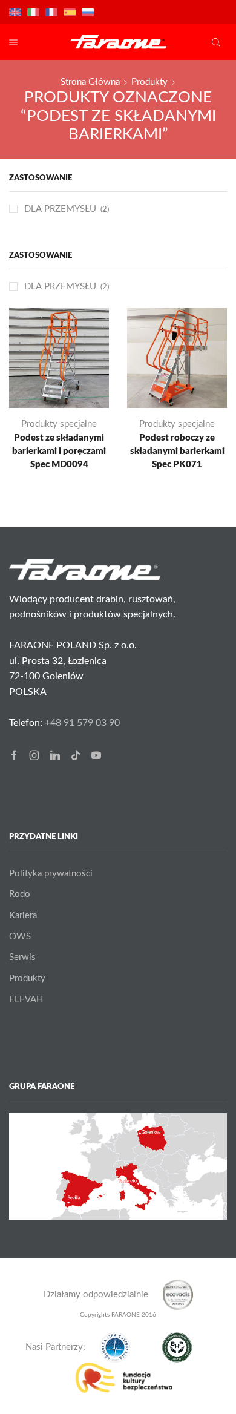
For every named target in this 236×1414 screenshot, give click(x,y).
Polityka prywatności (51, 873)
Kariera (23, 915)
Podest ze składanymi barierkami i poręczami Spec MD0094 (59, 451)
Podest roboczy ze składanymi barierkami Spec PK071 (177, 451)
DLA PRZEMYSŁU (60, 286)
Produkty (149, 82)
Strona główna (90, 82)
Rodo (19, 894)
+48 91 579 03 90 (82, 723)
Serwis (22, 957)
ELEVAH (26, 999)
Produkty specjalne (59, 424)
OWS (20, 936)
